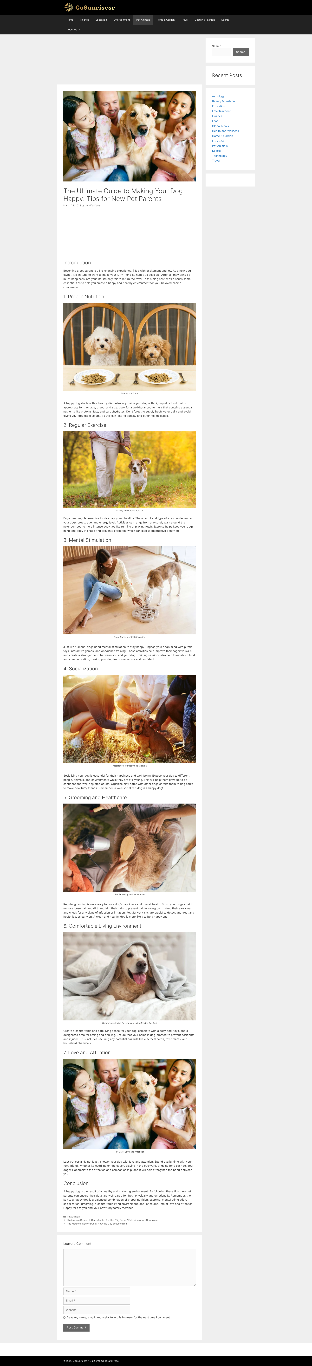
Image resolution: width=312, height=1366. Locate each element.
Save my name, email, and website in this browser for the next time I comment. (119, 1317)
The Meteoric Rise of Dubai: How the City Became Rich (97, 1223)
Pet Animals (143, 19)
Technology (219, 155)
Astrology (218, 96)
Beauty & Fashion (205, 19)
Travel (184, 19)
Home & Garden (165, 19)
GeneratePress (110, 1360)
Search (216, 46)
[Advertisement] (129, 60)
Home (70, 19)
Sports (225, 19)
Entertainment (121, 19)
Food (215, 121)
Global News (220, 126)
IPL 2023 (218, 140)
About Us (72, 29)
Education (101, 19)
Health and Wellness (225, 131)
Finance (84, 19)
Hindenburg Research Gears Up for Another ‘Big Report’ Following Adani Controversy (113, 1220)
